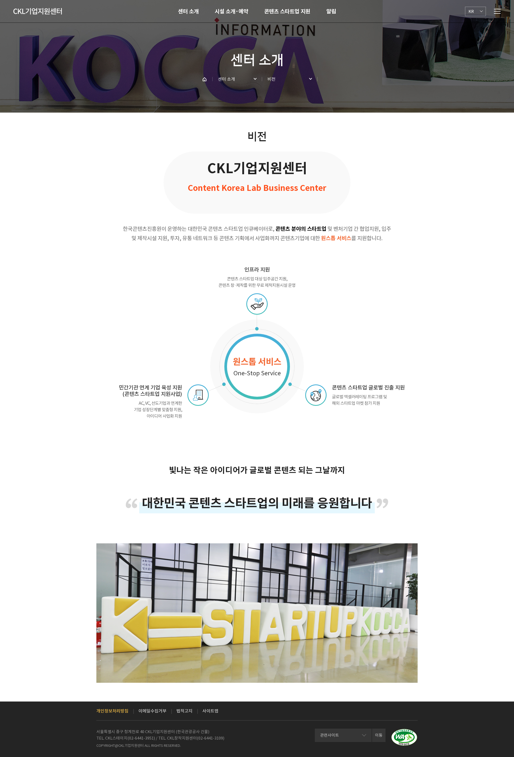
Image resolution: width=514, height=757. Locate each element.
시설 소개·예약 (231, 11)
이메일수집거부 (152, 711)
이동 (379, 735)
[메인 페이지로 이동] (204, 79)
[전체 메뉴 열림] (497, 11)
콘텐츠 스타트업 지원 (287, 11)
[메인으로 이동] (37, 11)
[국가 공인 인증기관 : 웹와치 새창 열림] (404, 737)
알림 (331, 11)
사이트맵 (210, 711)
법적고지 (184, 711)
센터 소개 (188, 11)
